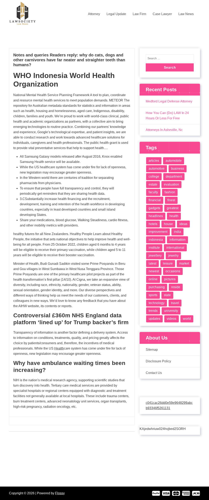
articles (154, 160)
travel (175, 303)
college (154, 176)
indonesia (156, 239)
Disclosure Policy (158, 361)
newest (154, 271)
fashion (170, 192)
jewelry (173, 255)
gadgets (154, 208)
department (174, 176)
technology (157, 303)
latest (152, 263)
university (171, 310)
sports (153, 295)
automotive (157, 168)
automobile (174, 160)
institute (154, 247)
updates (154, 318)
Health (59, 348)
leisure (168, 263)
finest (171, 200)
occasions (173, 271)
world (187, 318)
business (177, 168)
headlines (156, 216)
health (173, 216)
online (153, 279)
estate (153, 184)
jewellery (155, 255)
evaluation (171, 184)
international (175, 247)
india (177, 231)
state (167, 295)
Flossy (60, 493)
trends (153, 310)
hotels (153, 224)
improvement (158, 231)
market (184, 263)
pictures (170, 279)
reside (175, 287)
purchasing (157, 287)
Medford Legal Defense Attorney (169, 101)
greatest (172, 208)
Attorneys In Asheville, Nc (164, 130)
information (177, 239)
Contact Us (154, 373)
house (168, 224)
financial (155, 200)
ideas (183, 224)
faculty (153, 192)
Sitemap (152, 349)
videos (171, 318)
